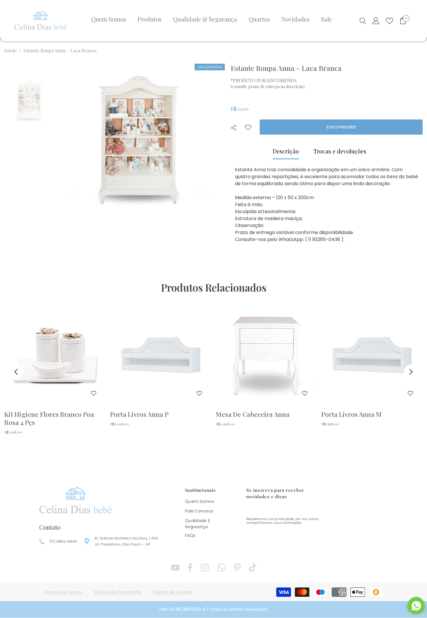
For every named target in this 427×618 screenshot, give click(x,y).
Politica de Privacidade (118, 592)
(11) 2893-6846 (63, 541)
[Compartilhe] (236, 128)
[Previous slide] (16, 372)
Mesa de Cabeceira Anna (253, 414)
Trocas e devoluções (339, 151)
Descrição (286, 151)
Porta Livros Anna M (351, 414)
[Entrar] (376, 20)
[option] (138, 139)
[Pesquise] (362, 20)
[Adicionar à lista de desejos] (248, 127)
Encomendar (341, 127)
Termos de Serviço (63, 592)
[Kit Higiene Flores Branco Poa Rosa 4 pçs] (55, 355)
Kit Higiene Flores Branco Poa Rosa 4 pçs (49, 418)
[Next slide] (411, 372)
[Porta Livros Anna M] (372, 355)
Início (10, 50)
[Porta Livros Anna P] (160, 355)
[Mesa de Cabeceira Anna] (266, 355)
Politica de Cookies (173, 592)
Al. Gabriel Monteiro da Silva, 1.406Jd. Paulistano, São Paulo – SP (126, 541)
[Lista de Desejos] (389, 20)
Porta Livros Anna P (139, 414)
